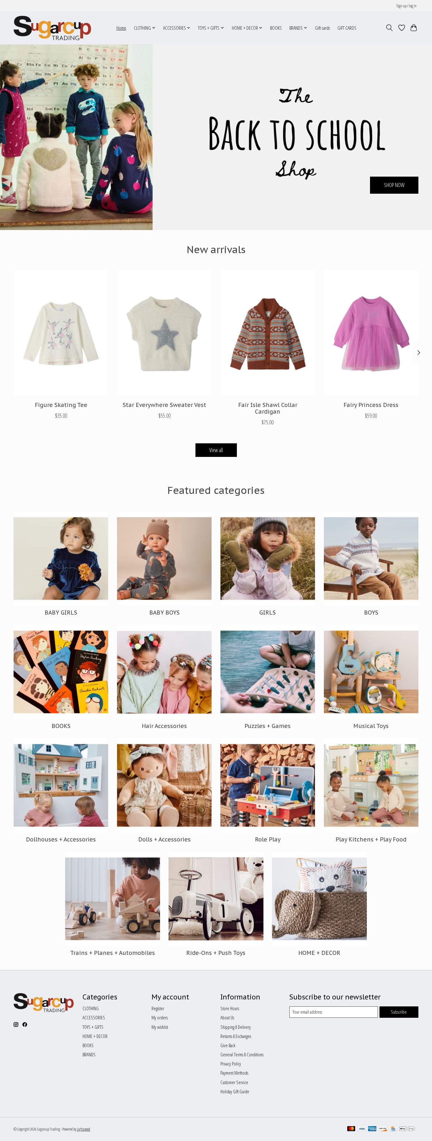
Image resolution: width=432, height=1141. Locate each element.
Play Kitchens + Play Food (371, 839)
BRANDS (89, 1054)
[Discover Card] (383, 1129)
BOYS (371, 612)
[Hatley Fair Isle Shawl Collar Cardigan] (267, 333)
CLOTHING (91, 1008)
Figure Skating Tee (61, 405)
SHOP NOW (394, 185)
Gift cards (322, 28)
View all (216, 450)
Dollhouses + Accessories (61, 839)
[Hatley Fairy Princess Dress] (371, 333)
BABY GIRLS (61, 612)
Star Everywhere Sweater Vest (164, 405)
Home (121, 28)
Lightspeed (83, 1129)
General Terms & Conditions (241, 1054)
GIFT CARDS (346, 28)
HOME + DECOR (319, 952)
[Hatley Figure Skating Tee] (61, 333)
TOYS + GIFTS (93, 1027)
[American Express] (372, 1129)
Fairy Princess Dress (370, 405)
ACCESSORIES (94, 1017)
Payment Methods (234, 1073)
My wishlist (159, 1027)
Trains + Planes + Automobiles (112, 952)
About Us (227, 1017)
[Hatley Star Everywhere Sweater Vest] (164, 333)
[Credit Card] (393, 1129)
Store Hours (229, 1008)
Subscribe (399, 1012)
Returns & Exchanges (235, 1036)
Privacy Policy (230, 1063)
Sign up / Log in (407, 6)
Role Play (268, 839)
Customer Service (234, 1082)
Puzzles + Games (267, 726)
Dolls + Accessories (164, 839)
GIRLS (267, 612)
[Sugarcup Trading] (52, 28)
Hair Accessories (164, 726)
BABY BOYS (164, 612)
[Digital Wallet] (407, 1129)
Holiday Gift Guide (234, 1091)
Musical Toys (371, 726)
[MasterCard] (351, 1129)
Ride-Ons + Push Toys (215, 952)
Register (157, 1008)
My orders (159, 1017)
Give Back (227, 1045)
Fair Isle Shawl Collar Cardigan (267, 408)
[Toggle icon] (389, 27)
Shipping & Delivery (235, 1027)
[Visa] (362, 1129)
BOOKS (276, 28)
